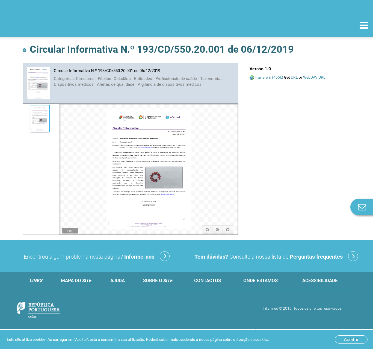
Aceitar (351, 339)
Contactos (207, 280)
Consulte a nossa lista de (268, 256)
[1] (39, 118)
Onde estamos (260, 280)
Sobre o (158, 280)
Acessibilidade (320, 280)
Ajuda (117, 280)
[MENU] (363, 25)
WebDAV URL (314, 77)
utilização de (250, 339)
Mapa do (76, 280)
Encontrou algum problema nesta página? (89, 256)
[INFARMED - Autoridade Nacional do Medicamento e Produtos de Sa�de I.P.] (41, 25)
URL (294, 77)
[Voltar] (25, 48)
